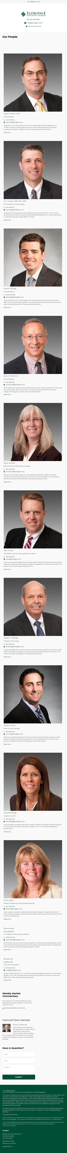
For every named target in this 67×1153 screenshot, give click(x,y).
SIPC (15, 1119)
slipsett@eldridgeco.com (14, 909)
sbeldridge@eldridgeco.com (15, 821)
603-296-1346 (10, 906)
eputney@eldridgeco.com (14, 210)
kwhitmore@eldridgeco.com (15, 384)
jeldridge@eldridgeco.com (15, 297)
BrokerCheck (42, 1092)
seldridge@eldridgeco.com (15, 646)
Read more (7, 132)
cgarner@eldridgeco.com (14, 122)
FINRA (12, 1119)
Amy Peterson (9, 931)
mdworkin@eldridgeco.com (15, 471)
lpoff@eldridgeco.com (13, 970)
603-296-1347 (10, 382)
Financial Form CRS (10, 1090)
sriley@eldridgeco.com (13, 559)
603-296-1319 (10, 644)
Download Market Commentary (14, 1008)
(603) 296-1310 (10, 968)
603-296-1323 (10, 731)
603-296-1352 (10, 557)
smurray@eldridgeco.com (14, 734)
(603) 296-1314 (10, 937)
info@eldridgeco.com (35, 23)
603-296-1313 (10, 207)
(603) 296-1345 (10, 295)
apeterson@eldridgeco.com (15, 940)
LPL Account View (34, 26)
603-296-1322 (10, 120)
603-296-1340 (10, 469)
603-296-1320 (10, 819)
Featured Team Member (16, 1020)
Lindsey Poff (8, 962)
